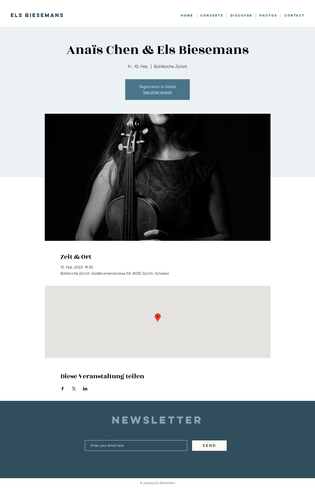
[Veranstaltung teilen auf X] (74, 388)
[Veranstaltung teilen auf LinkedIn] (85, 388)
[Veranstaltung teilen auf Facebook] (62, 388)
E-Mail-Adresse (97, 436)
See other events (157, 92)
